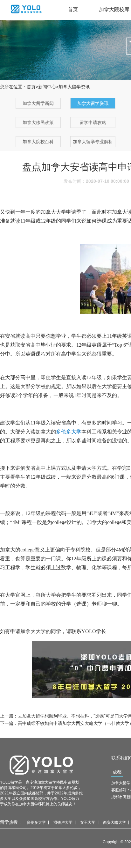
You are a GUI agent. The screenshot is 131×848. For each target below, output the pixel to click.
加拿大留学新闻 (38, 103)
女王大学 (87, 822)
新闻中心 (47, 86)
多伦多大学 (36, 822)
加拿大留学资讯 (92, 103)
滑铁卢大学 (62, 822)
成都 (117, 772)
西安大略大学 (114, 822)
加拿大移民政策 (38, 122)
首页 (73, 9)
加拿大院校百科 (38, 141)
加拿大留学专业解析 (93, 141)
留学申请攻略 (92, 122)
